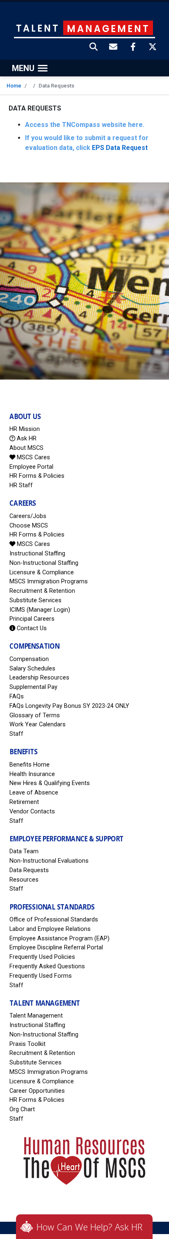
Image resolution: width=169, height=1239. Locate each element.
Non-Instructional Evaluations (49, 860)
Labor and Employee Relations (50, 929)
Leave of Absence (33, 792)
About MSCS (26, 447)
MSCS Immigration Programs (48, 581)
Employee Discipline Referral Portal (56, 947)
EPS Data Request (120, 148)
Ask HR (26, 438)
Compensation (29, 659)
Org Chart (22, 1109)
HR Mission (24, 429)
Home (14, 86)
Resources (24, 879)
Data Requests (29, 870)
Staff (16, 733)
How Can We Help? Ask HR (89, 1226)
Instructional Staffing (37, 553)
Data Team (24, 851)
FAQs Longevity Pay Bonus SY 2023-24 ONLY (69, 705)
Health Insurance (32, 774)
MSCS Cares (32, 457)
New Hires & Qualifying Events (49, 783)
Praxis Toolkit (27, 1044)
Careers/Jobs (27, 516)
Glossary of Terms (34, 715)
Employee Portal (31, 466)
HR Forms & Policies (36, 475)
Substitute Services (35, 600)
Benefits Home (29, 764)
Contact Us (31, 628)
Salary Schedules (32, 668)
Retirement (24, 802)
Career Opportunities (37, 1090)
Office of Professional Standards (53, 919)
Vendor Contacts (32, 811)
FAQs (16, 696)
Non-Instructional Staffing (43, 563)
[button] (94, 48)
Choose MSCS (28, 525)
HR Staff (21, 485)
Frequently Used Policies (42, 956)
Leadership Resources (39, 677)
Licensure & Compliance (41, 572)
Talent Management (36, 1015)
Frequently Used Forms (40, 975)
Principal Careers (32, 618)
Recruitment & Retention (42, 590)
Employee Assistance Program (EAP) (59, 938)
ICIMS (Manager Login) (39, 609)
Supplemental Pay (33, 687)
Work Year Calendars (37, 724)
